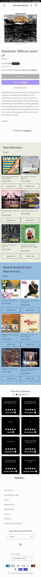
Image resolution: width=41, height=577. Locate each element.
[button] (4, 5)
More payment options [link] (20, 87)
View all (5, 152)
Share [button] (6, 121)
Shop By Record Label (11, 495)
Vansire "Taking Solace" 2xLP (29, 211)
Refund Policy (9, 509)
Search (6, 500)
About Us (7, 514)
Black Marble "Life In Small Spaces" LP (28, 177)
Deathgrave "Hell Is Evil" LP (9, 369)
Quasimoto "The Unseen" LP (10, 300)
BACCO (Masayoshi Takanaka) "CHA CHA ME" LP (10, 177)
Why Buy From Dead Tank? (13, 523)
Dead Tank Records (17, 573)
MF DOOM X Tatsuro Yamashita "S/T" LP (10, 335)
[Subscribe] (31, 536)
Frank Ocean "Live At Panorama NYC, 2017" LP (30, 301)
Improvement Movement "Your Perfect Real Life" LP (30, 369)
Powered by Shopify (28, 573)
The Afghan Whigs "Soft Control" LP (11, 211)
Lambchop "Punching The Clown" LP (9, 245)
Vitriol (4, 59)
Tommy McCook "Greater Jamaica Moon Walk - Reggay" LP (29, 246)
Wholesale (7, 519)
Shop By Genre (9, 490)
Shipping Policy (9, 504)
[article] (11, 406)
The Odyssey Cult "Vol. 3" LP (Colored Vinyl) (29, 335)
